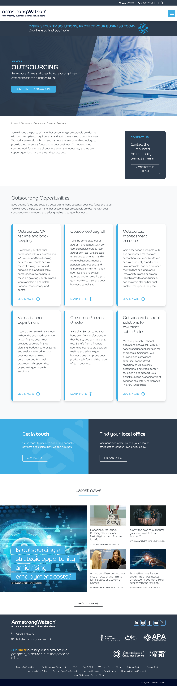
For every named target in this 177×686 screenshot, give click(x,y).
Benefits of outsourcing (33, 88)
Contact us (35, 457)
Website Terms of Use (110, 667)
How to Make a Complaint (134, 671)
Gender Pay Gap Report (65, 671)
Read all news (88, 603)
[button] (162, 3)
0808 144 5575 (148, 2)
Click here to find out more (48, 30)
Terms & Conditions (26, 667)
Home (14, 123)
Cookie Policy (153, 667)
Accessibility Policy (37, 671)
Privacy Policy (134, 667)
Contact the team (145, 169)
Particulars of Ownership (54, 667)
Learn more (26, 298)
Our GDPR (88, 667)
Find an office (113, 457)
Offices (130, 2)
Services (25, 123)
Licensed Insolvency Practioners (99, 671)
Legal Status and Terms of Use (89, 675)
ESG (75, 667)
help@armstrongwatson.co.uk (33, 639)
